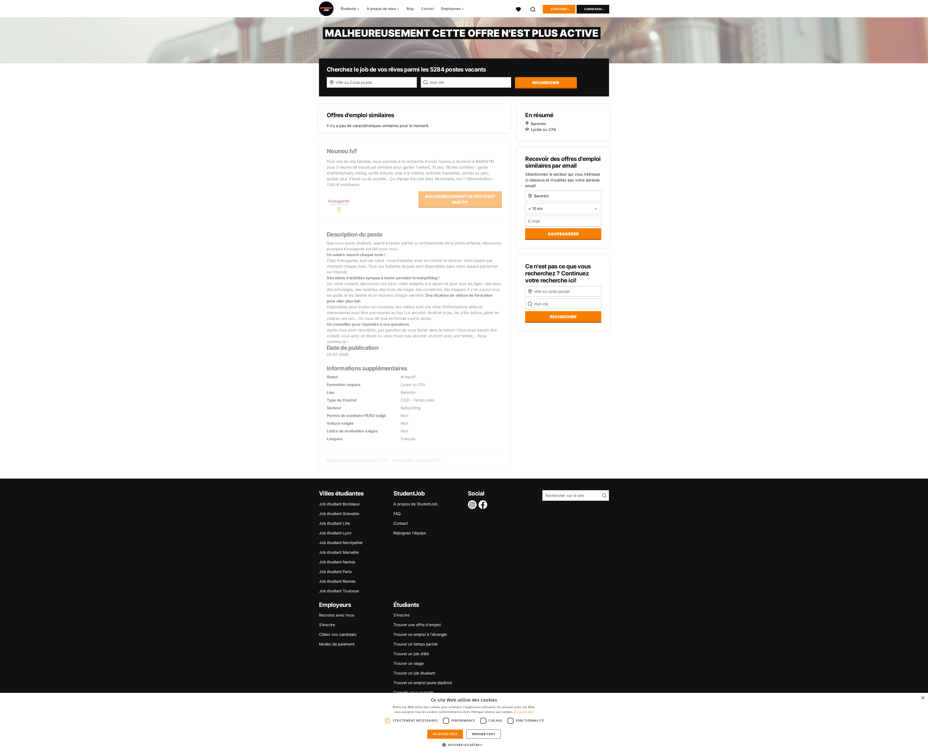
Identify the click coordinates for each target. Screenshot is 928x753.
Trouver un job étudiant (414, 673)
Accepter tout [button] (445, 734)
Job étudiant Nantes (337, 561)
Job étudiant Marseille (339, 552)
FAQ (396, 513)
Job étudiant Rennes (337, 581)
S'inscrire (559, 9)
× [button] (922, 698)
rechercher (545, 82)
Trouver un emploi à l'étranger (420, 634)
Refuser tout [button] (483, 734)
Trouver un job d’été (411, 653)
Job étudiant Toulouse (339, 590)
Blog (410, 9)
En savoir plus (524, 712)
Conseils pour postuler (413, 692)
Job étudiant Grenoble (339, 513)
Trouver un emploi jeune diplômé (422, 682)
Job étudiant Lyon (335, 533)
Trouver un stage (408, 663)
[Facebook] (483, 504)
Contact (427, 9)
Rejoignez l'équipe (409, 533)
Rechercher (563, 316)
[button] (464, 744)
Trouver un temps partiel (415, 644)
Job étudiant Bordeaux (339, 504)
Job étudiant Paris (335, 571)
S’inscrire (327, 624)
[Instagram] (473, 504)
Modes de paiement (337, 644)
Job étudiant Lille (334, 523)
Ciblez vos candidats (337, 634)
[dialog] (464, 723)
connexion (593, 9)
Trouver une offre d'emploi (417, 624)
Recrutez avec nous (336, 615)
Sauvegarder (563, 233)
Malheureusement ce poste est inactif (460, 199)
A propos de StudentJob (415, 504)
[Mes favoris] (518, 9)
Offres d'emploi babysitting (351, 460)
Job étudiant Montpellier (341, 542)
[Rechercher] (533, 9)
